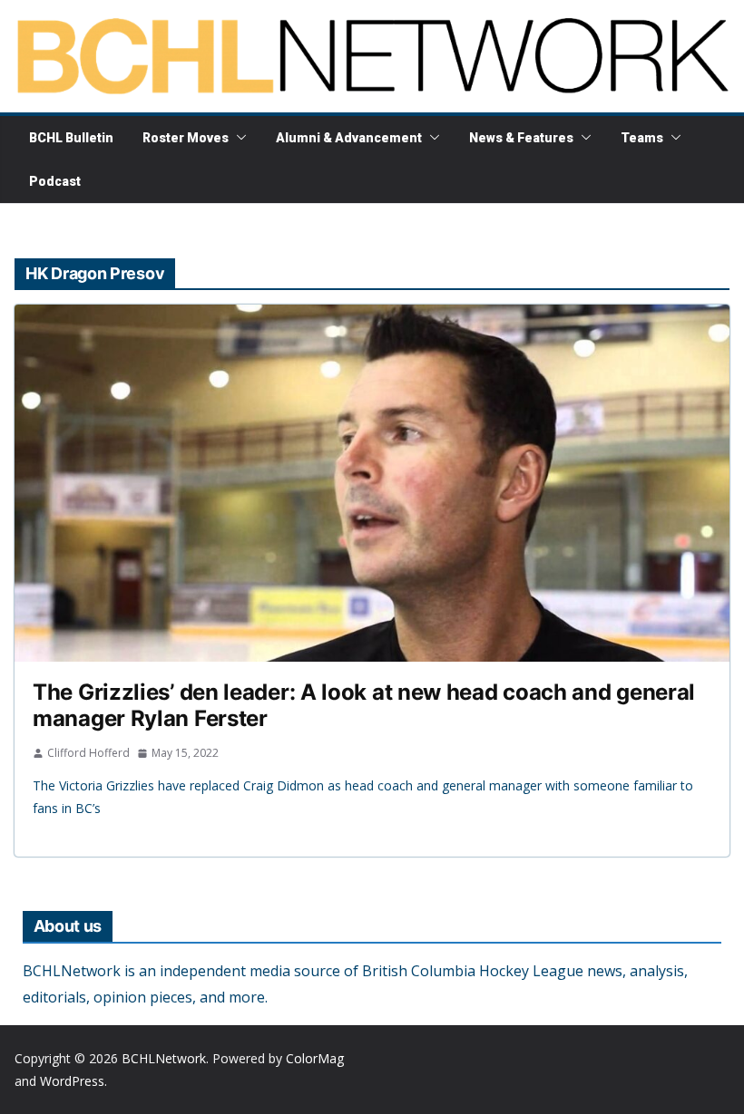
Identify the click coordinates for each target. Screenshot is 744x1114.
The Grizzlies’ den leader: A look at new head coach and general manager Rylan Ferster (364, 705)
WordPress (72, 1081)
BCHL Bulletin (71, 138)
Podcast (55, 181)
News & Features (521, 138)
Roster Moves (185, 138)
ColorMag (315, 1058)
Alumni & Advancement (349, 138)
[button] (238, 137)
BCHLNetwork (164, 1058)
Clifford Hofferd (88, 752)
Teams (642, 138)
